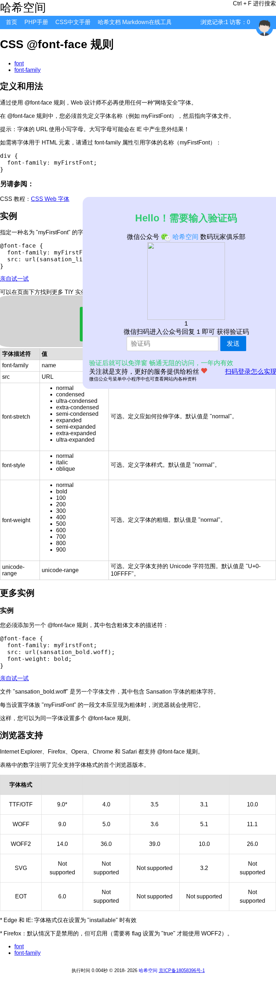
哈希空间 (148, 970)
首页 (11, 22)
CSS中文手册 (73, 22)
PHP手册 (36, 22)
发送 (233, 343)
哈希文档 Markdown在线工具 (135, 22)
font (19, 63)
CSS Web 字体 (50, 199)
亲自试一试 (14, 279)
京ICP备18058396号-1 (182, 970)
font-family (27, 70)
